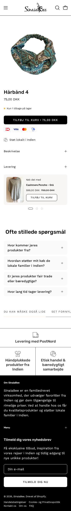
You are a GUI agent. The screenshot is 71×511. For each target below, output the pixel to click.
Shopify (41, 496)
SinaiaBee (18, 496)
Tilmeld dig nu (35, 481)
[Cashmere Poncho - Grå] (15, 189)
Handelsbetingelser (15, 502)
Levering (10, 166)
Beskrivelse (12, 151)
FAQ (31, 505)
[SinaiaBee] (35, 8)
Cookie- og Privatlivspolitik (44, 502)
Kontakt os (10, 505)
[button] (57, 7)
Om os (23, 505)
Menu (7, 427)
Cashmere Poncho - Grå (40, 185)
